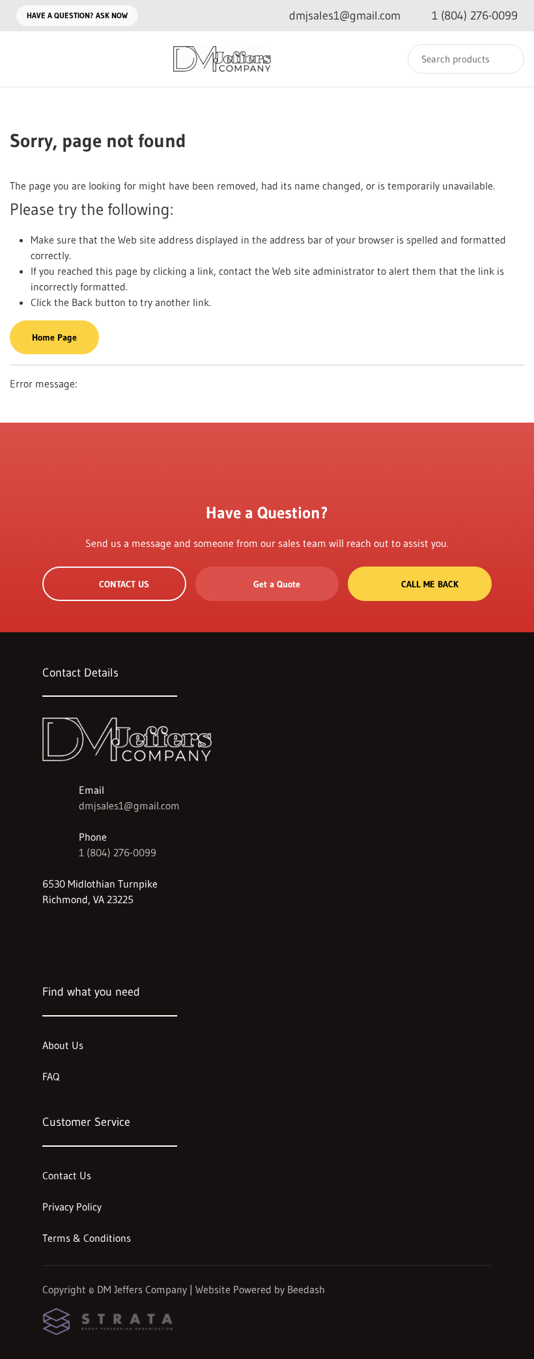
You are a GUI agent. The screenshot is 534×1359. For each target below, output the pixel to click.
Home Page (54, 337)
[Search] (505, 59)
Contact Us (124, 584)
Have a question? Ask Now (77, 15)
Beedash (306, 1289)
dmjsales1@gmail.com (129, 805)
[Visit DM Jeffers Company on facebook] (48, 930)
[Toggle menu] (23, 58)
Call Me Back (429, 584)
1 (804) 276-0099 (117, 852)
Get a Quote (276, 584)
